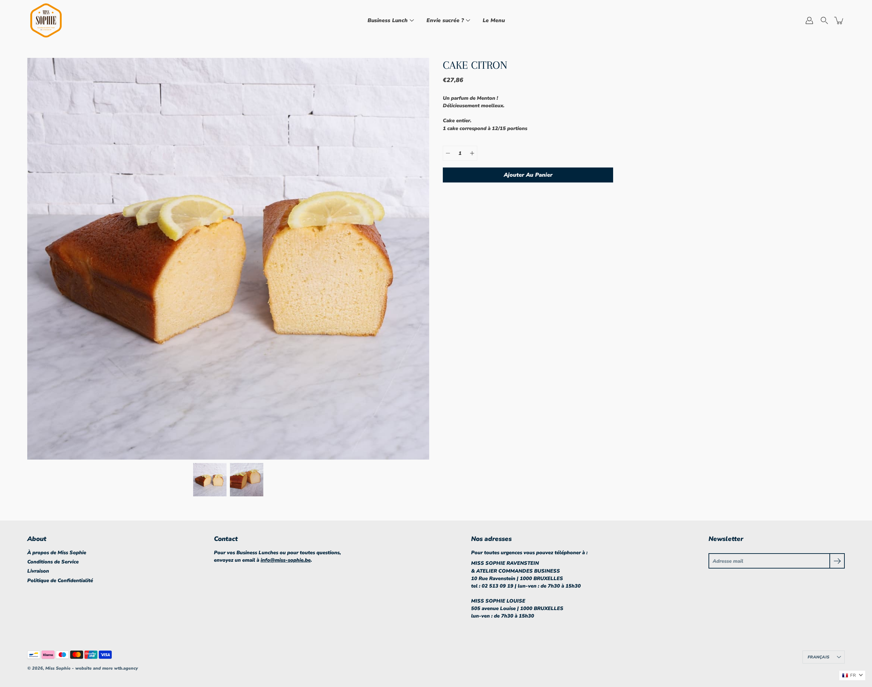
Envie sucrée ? (445, 20)
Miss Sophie (58, 668)
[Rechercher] (824, 20)
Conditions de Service (53, 561)
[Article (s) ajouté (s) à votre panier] (839, 20)
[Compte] (809, 20)
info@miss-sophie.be (286, 560)
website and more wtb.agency (106, 668)
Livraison (38, 571)
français (818, 657)
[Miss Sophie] (46, 20)
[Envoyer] (837, 561)
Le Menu (494, 20)
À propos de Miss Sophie (56, 552)
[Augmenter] (472, 153)
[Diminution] (448, 153)
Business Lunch (388, 20)
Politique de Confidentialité (60, 580)
